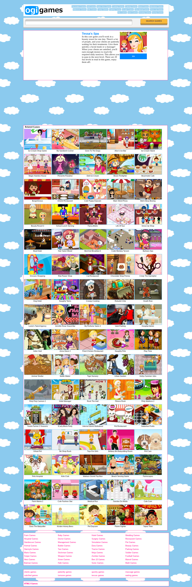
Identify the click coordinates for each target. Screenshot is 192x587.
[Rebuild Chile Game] (120, 289)
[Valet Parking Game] (120, 314)
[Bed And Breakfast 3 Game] (93, 239)
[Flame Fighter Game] (120, 514)
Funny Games (103, 9)
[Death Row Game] (148, 289)
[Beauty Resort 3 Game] (38, 214)
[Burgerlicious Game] (38, 189)
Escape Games (128, 9)
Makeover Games (79, 9)
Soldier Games (131, 552)
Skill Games (91, 6)
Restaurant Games (133, 539)
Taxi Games (63, 549)
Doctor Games (64, 539)
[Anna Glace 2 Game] (65, 339)
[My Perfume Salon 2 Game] (93, 314)
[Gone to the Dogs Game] (93, 139)
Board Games (143, 6)
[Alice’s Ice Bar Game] (120, 139)
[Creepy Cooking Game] (93, 289)
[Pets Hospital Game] (38, 464)
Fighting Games (115, 9)
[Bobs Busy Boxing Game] (148, 189)
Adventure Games (156, 6)
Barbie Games (64, 546)
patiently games (65, 572)
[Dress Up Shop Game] (148, 214)
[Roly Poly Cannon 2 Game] (38, 389)
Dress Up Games (156, 9)
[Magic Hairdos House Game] (38, 164)
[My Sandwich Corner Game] (65, 139)
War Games (122, 12)
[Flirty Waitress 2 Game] (148, 389)
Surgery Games (98, 539)
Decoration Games (79, 6)
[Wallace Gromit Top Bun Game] (93, 464)
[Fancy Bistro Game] (93, 214)
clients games (30, 572)
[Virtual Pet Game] (38, 439)
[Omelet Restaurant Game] (65, 189)
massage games (132, 572)
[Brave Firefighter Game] (120, 164)
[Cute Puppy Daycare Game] (93, 189)
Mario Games (30, 552)
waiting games (131, 575)
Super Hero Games (104, 6)
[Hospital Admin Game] (148, 314)
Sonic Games (98, 563)
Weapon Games (65, 556)
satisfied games (31, 575)
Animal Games (30, 546)
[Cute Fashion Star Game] (65, 489)
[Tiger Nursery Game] (93, 364)
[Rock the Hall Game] (93, 389)
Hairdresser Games (32, 542)
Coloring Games (131, 6)
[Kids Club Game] (65, 464)
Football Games (132, 556)
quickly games (98, 572)
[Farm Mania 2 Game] (38, 489)
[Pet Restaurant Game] (120, 414)
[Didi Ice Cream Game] (93, 164)
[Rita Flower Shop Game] (65, 264)
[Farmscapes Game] (148, 464)
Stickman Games (65, 552)
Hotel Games (97, 535)
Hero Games (29, 559)
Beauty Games (131, 546)
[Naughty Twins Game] (65, 289)
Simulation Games (100, 542)
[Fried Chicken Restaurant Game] (93, 339)
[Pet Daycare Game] (93, 514)
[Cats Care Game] (148, 489)
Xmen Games (64, 559)
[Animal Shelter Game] (38, 364)
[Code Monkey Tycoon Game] (120, 239)
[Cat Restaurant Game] (93, 264)
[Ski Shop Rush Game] (65, 439)
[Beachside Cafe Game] (148, 164)
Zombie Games (98, 556)
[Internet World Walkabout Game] (93, 414)
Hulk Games (63, 563)
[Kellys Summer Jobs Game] (148, 364)
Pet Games (130, 542)
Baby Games (63, 535)
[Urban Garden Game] (120, 364)
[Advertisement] (49, 53)
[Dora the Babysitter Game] (38, 514)
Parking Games (132, 549)
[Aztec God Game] (38, 339)
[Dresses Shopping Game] (38, 264)
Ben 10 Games (98, 559)
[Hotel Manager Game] (65, 389)
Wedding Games (132, 535)
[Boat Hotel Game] (38, 239)
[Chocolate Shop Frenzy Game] (120, 264)
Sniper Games (30, 556)
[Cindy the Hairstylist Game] (148, 264)
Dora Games (97, 546)
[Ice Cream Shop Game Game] (38, 139)
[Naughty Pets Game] (120, 339)
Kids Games (91, 9)
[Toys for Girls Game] (93, 439)
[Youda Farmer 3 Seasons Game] (38, 414)
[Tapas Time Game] (148, 514)
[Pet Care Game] (148, 439)
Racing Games (157, 12)
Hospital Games (31, 539)
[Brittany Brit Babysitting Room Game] (120, 439)
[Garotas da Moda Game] (120, 489)
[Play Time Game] (148, 339)
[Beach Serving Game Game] (120, 464)
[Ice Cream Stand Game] (148, 139)
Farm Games (30, 535)
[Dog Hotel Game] (38, 289)
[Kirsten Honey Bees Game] (65, 514)
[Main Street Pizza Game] (120, 189)
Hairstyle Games (31, 549)
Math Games (131, 563)
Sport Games (133, 12)
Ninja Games (97, 552)
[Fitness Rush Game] (120, 389)
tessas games (98, 575)
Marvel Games (131, 559)
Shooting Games (145, 12)
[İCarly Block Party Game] (65, 414)
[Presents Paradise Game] (65, 164)
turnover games (64, 575)
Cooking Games (118, 6)
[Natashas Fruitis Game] (148, 414)
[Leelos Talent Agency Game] (38, 314)
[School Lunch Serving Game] (65, 214)
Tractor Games (98, 549)
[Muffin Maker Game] (65, 364)
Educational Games (142, 9)
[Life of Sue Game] (120, 214)
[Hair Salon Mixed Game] (65, 239)
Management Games (67, 542)
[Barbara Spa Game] (148, 239)
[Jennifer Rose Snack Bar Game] (65, 314)
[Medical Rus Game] (93, 489)
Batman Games (31, 563)
